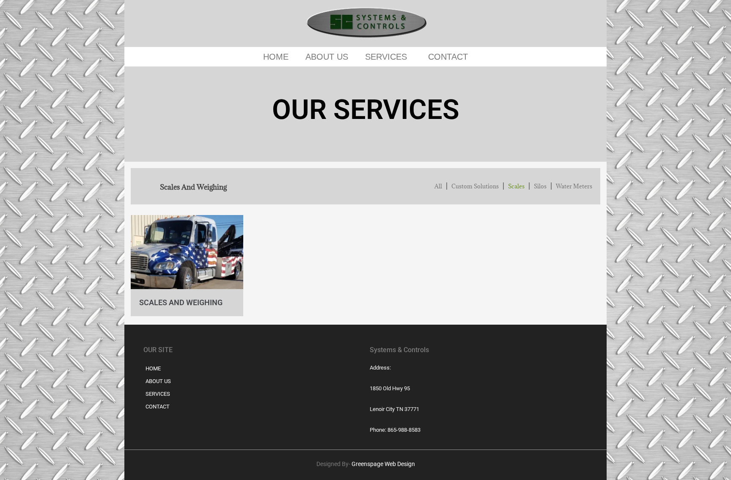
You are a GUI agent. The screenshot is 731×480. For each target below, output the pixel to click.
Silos (540, 186)
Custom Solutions (475, 186)
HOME (276, 56)
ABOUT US (326, 56)
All (438, 186)
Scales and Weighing (181, 302)
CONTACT (448, 56)
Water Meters (574, 186)
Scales (516, 186)
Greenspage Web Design (383, 464)
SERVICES (386, 56)
